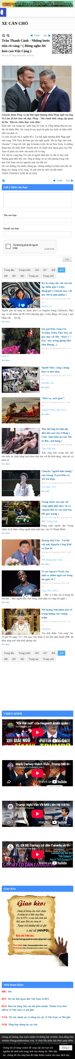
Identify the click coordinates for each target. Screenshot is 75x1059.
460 (6, 276)
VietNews (46, 629)
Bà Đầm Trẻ (48, 383)
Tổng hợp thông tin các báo (23, 1024)
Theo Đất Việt (48, 448)
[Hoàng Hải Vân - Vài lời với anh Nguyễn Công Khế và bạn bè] (21, 552)
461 (14, 276)
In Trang (3, 180)
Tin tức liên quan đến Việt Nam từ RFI (28, 999)
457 (45, 270)
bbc (10, 991)
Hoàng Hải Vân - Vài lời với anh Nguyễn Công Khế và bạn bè (57, 544)
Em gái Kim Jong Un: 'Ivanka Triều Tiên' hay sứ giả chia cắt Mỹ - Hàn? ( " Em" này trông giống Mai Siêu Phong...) (57, 336)
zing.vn (5, 356)
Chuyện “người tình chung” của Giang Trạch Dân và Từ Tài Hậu (57, 475)
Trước (37, 35)
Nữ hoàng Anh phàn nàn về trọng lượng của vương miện (57, 613)
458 (53, 270)
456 (37, 270)
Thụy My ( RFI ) (50, 590)
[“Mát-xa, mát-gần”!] (21, 410)
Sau (45, 35)
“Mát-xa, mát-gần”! (53, 398)
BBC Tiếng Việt (49, 521)
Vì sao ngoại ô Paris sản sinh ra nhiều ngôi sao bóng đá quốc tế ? (57, 575)
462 (22, 276)
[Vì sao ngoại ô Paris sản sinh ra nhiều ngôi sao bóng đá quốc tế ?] (21, 583)
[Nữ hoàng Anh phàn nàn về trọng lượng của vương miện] (21, 622)
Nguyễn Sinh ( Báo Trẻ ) (54, 410)
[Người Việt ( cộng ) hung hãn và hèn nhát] (21, 380)
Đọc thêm (6, 322)
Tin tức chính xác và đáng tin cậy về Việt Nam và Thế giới (39, 1017)
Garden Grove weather (37, 709)
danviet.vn (47, 306)
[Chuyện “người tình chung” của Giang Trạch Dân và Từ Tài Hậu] (21, 483)
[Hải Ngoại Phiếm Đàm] (37, 4)
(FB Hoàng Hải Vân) (52, 560)
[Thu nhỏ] (3, 35)
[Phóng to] (8, 35)
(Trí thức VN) (49, 487)
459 (61, 270)
